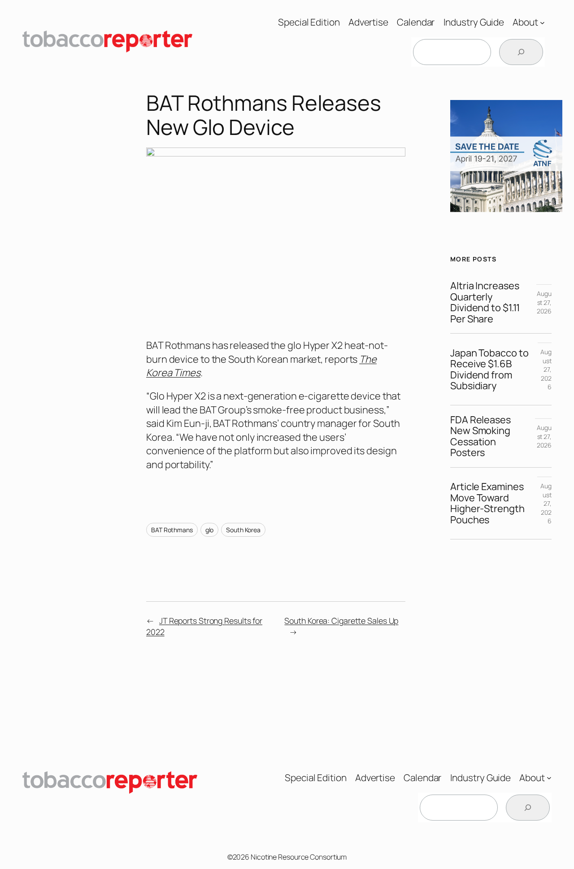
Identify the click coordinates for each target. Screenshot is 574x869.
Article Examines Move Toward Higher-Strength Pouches (487, 503)
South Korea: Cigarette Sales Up (341, 620)
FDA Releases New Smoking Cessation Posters (480, 436)
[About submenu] (542, 22)
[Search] (521, 52)
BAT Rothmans (172, 530)
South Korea (243, 530)
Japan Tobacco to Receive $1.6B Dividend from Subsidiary (489, 369)
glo (209, 530)
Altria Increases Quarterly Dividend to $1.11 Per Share (485, 302)
